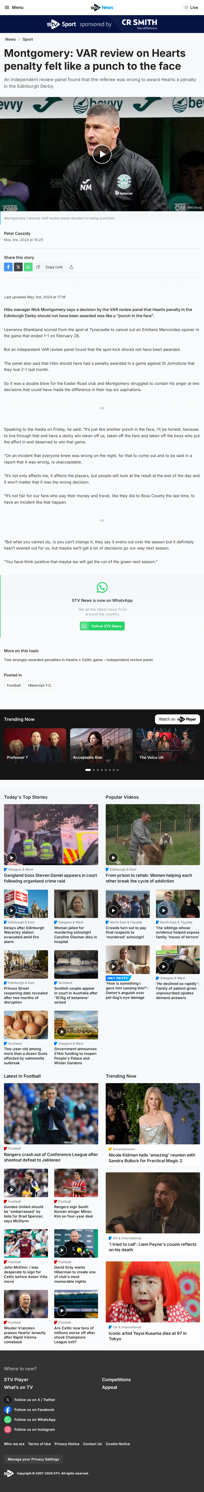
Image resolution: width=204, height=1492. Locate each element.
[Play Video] (102, 154)
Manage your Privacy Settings (33, 1459)
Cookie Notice (118, 1444)
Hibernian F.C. (40, 685)
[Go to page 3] (98, 770)
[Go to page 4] (102, 770)
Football (14, 685)
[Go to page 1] (88, 770)
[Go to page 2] (94, 770)
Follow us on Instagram (34, 1429)
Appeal (109, 1387)
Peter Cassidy (17, 233)
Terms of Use (39, 1444)
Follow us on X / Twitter (34, 1400)
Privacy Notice (66, 1444)
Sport (28, 39)
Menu (17, 7)
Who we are (14, 1444)
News (10, 39)
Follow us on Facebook (34, 1409)
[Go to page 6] (110, 770)
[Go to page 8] (118, 770)
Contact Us (92, 1444)
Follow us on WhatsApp (34, 1419)
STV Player (16, 1379)
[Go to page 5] (106, 770)
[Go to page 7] (114, 770)
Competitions (116, 1379)
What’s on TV (18, 1387)
